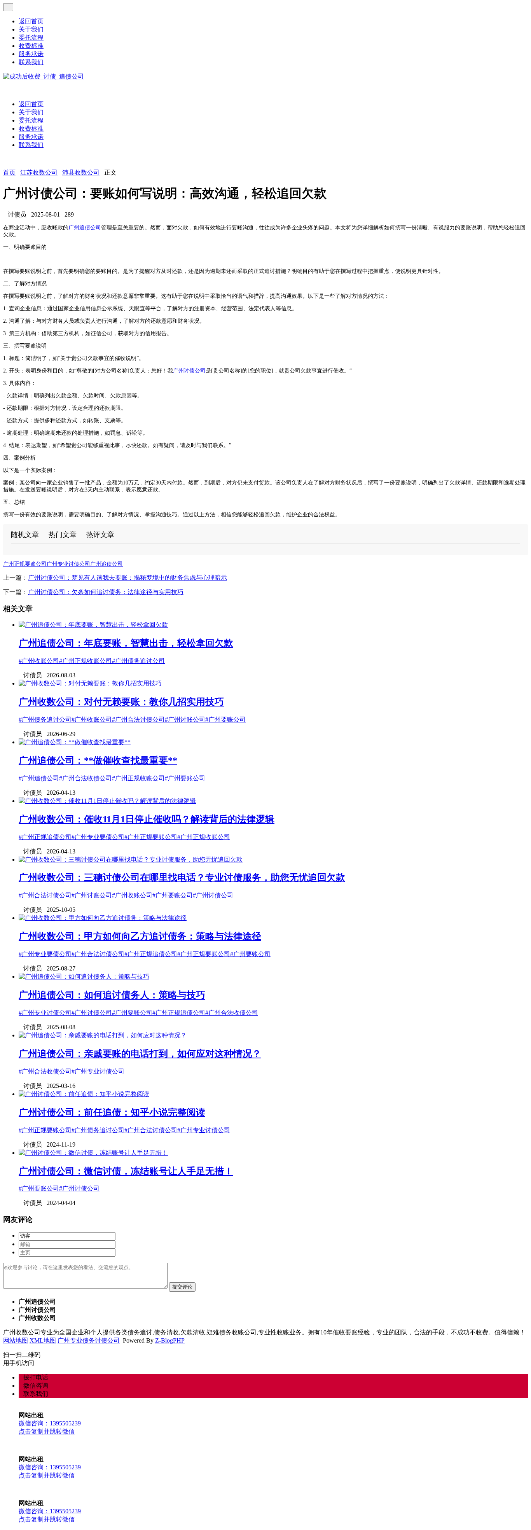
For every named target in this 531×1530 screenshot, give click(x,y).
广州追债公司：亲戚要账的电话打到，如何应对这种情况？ (140, 1054)
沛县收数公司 (81, 172)
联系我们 (31, 62)
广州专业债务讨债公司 (89, 1340)
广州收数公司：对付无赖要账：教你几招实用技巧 (121, 702)
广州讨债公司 (189, 371)
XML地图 (43, 1340)
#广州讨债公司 (213, 895)
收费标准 (31, 45)
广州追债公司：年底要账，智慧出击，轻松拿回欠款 (126, 643)
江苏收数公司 (39, 172)
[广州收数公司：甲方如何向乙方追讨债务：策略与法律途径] (103, 918)
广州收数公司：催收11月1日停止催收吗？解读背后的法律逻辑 (146, 819)
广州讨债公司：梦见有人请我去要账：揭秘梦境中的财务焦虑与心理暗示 (127, 577)
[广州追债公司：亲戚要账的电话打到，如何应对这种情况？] (103, 1035)
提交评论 (182, 1287)
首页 (9, 172)
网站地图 (15, 1340)
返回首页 (31, 21)
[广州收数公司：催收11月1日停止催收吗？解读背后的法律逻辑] (107, 800)
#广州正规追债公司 (45, 837)
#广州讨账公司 (185, 719)
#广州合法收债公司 (85, 778)
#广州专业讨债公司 (45, 1012)
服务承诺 (31, 54)
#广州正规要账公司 (150, 837)
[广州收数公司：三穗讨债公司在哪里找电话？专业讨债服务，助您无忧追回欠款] (131, 859)
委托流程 (31, 37)
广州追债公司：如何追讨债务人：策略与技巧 (112, 995)
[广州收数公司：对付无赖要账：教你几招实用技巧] (90, 683)
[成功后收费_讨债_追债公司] (43, 76)
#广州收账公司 (39, 660)
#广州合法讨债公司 (138, 719)
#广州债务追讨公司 (138, 660)
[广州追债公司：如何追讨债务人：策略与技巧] (84, 976)
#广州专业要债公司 (98, 837)
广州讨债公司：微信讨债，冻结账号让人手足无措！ (126, 1171)
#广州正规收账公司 (85, 660)
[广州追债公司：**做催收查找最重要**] (75, 742)
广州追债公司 (84, 228)
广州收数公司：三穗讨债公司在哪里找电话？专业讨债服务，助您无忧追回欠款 (182, 878)
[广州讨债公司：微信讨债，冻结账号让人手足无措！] (93, 1152)
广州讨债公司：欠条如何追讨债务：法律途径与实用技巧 (105, 592)
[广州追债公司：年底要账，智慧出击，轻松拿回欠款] (93, 624)
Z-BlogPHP (170, 1340)
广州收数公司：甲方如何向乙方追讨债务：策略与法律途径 (140, 936)
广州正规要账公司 (25, 564)
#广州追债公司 (39, 778)
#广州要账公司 (225, 719)
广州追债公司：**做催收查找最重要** (98, 760)
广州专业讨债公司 (68, 564)
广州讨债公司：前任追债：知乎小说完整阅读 (112, 1112)
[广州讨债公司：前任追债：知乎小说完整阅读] (84, 1094)
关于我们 (31, 29)
